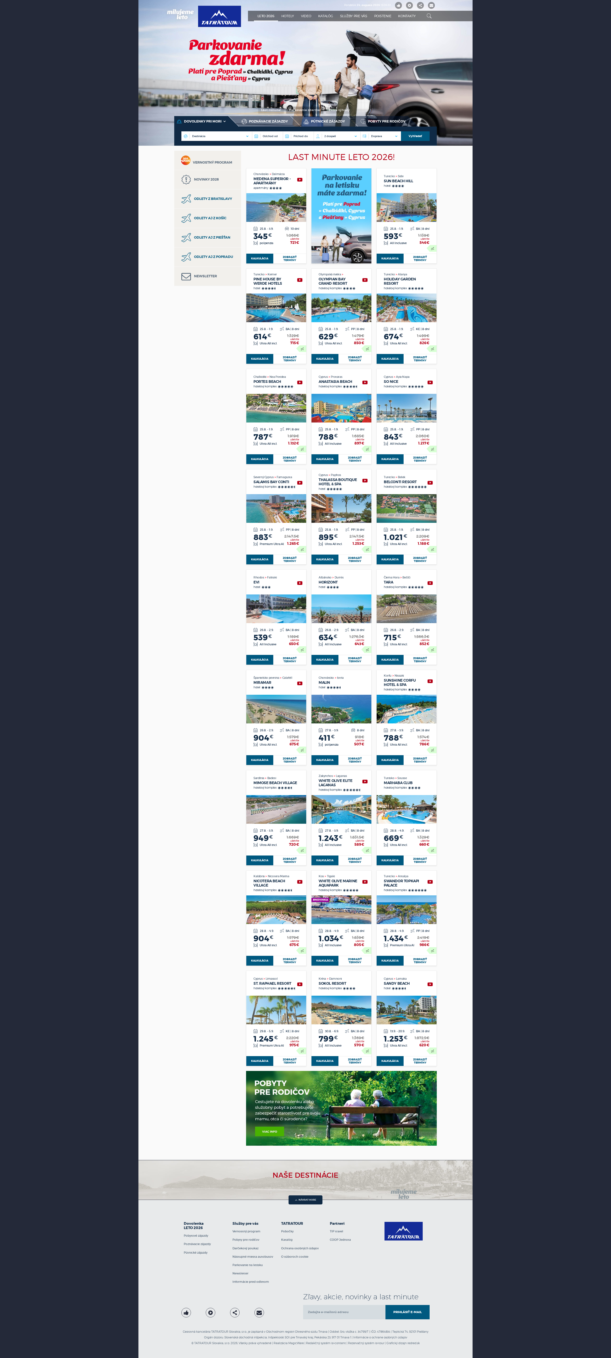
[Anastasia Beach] (365, 382)
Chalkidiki (260, 377)
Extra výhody (339, 110)
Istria (340, 677)
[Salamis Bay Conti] (300, 483)
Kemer (272, 274)
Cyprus (323, 377)
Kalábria (259, 876)
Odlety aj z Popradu (213, 257)
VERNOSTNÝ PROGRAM (212, 162)
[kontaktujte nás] (259, 1312)
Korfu (388, 675)
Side (400, 176)
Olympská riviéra (330, 274)
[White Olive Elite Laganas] (365, 782)
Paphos (336, 475)
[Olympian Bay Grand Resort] (365, 280)
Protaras (336, 377)
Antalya (403, 876)
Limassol (272, 978)
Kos (321, 876)
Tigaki (331, 876)
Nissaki (399, 675)
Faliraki (272, 577)
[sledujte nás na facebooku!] (398, 5)
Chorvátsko (261, 174)
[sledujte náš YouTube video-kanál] (409, 5)
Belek (401, 477)
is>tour (379, 1343)
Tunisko (389, 778)
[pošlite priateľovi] (431, 5)
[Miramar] (300, 683)
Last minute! (271, 110)
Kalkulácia (259, 258)
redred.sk (413, 1343)
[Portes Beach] (300, 382)
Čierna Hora (392, 577)
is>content (338, 1343)
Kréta (323, 978)
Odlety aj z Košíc (209, 218)
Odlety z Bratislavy (212, 199)
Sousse (402, 778)
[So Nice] (430, 382)
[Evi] (300, 583)
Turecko (389, 176)
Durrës (339, 577)
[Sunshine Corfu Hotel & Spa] (430, 681)
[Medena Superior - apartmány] (300, 180)
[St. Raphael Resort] (300, 984)
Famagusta (284, 477)
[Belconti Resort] (430, 483)
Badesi (271, 778)
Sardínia (259, 778)
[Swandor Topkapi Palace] (430, 882)
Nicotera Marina (278, 876)
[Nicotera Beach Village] (300, 882)
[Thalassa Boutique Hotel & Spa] (365, 481)
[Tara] (430, 583)
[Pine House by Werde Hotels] (300, 280)
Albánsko (325, 577)
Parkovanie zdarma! (305, 110)
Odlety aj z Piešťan (211, 237)
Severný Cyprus (263, 477)
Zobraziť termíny (290, 258)
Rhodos (259, 577)
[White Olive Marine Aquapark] (365, 882)
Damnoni (335, 978)
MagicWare (296, 1343)
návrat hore (307, 1199)
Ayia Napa (402, 377)
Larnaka (401, 978)
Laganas (341, 776)
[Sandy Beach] (430, 984)
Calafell (287, 677)
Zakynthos (326, 776)
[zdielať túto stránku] (420, 5)
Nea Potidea (277, 377)
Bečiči (406, 577)
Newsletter (205, 276)
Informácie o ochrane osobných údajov (380, 1337)
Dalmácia (278, 174)
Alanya (402, 274)
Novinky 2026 (206, 179)
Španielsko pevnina (266, 677)
